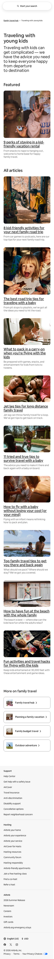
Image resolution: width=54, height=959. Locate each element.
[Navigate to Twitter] (11, 944)
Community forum (12, 857)
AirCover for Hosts (12, 846)
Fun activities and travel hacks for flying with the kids (27, 663)
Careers (7, 911)
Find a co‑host (10, 879)
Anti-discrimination (13, 798)
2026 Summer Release (14, 900)
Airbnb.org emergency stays (17, 927)
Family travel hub (11, 20)
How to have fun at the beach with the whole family (27, 613)
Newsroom (9, 905)
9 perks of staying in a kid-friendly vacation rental (24, 144)
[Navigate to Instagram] (17, 944)
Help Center (9, 776)
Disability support (12, 803)
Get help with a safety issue (17, 781)
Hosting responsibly (13, 862)
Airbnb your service (13, 841)
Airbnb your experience (15, 835)
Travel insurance (11, 792)
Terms (16, 953)
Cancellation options (14, 809)
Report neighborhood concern (18, 814)
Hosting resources (12, 852)
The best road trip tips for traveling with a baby (24, 301)
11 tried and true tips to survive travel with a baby (23, 458)
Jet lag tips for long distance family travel (26, 408)
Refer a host (9, 884)
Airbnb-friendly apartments (17, 868)
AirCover (8, 787)
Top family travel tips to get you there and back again (25, 563)
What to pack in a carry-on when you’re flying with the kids (25, 353)
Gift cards (8, 922)
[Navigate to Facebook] (5, 944)
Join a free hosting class (15, 873)
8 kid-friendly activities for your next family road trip (24, 230)
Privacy (7, 953)
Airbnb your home (12, 830)
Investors (8, 916)
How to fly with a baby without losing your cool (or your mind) (25, 511)
